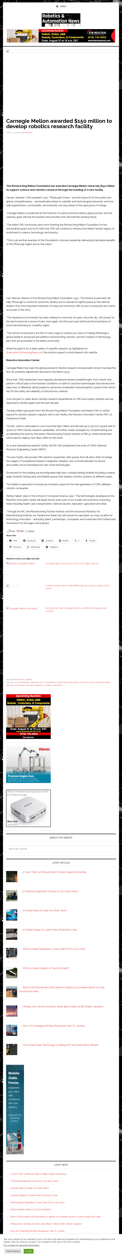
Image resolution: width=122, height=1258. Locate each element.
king (92, 682)
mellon (10, 685)
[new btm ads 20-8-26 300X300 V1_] (28, 737)
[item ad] (28, 781)
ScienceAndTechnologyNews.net (24, 352)
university (58, 685)
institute (84, 682)
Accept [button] (28, 1251)
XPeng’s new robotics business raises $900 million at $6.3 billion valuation (46, 1224)
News (21, 680)
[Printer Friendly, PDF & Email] (20, 531)
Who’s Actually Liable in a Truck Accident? (30, 1209)
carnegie (34, 682)
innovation (74, 682)
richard (30, 685)
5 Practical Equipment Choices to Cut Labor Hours (34, 1181)
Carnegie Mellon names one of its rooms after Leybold (72, 563)
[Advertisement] (61, 159)
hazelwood (62, 682)
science (48, 685)
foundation (49, 682)
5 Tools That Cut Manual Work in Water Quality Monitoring (38, 1174)
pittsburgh (19, 685)
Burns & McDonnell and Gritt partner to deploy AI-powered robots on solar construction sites (55, 1216)
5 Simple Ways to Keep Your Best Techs (29, 1188)
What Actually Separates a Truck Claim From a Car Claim (37, 1202)
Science (28, 680)
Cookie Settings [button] (13, 1251)
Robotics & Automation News (61, 20)
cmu (41, 682)
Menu (63, 6)
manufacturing (102, 682)
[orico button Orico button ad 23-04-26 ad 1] (28, 825)
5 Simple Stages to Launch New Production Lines (34, 1195)
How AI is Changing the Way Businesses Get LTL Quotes (37, 1231)
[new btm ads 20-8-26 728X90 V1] (61, 41)
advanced (24, 682)
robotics (39, 685)
